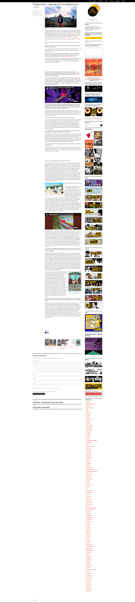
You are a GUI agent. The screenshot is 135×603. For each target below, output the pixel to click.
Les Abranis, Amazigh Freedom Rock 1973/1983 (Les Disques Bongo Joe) (62, 347)
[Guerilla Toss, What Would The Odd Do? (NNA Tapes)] (50, 342)
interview (38, 10)
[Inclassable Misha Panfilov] (98, 153)
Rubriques (101, 1)
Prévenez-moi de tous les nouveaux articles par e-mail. (45, 391)
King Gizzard (50, 291)
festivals (34, 10)
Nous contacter (97, 41)
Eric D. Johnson (69, 165)
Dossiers (123, 1)
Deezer (86, 79)
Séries (106, 1)
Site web (34, 382)
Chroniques (94, 1)
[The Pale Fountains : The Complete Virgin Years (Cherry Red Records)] (98, 170)
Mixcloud (96, 80)
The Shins (48, 166)
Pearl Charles (62, 122)
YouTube (92, 79)
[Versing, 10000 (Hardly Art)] (75, 342)
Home (90, 1)
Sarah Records (75, 74)
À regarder (117, 1)
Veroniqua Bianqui (64, 119)
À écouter (111, 1)
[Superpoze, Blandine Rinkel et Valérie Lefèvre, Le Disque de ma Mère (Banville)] (89, 161)
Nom (34, 374)
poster (46, 273)
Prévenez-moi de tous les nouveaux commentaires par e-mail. (46, 388)
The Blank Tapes (74, 34)
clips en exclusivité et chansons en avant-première (93, 119)
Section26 (35, 600)
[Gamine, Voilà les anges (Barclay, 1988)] (89, 153)
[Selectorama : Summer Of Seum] (98, 135)
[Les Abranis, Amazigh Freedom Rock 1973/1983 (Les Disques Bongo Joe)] (63, 342)
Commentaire (36, 360)
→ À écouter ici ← (94, 355)
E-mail (34, 378)
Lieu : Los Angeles (38, 12)
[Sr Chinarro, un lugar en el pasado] (98, 161)
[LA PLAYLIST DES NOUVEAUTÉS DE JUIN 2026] (89, 144)
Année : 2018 (35, 11)
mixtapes (100, 79)
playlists (96, 77)
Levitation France (70, 36)
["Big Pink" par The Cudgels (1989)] (98, 144)
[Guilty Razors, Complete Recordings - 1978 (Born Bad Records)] (89, 170)
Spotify (89, 79)
